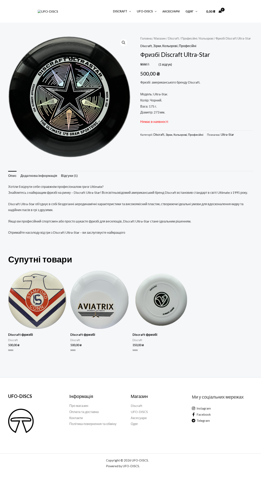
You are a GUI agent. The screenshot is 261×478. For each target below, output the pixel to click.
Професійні (189, 38)
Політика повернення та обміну (92, 424)
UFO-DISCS (145, 11)
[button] (123, 42)
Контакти (76, 418)
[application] (129, 11)
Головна (146, 38)
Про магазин (78, 406)
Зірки (157, 46)
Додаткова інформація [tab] (38, 175)
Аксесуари (171, 11)
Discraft (120, 11)
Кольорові (206, 38)
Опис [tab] (12, 175)
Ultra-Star (227, 134)
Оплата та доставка (84, 412)
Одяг (190, 11)
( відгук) (165, 64)
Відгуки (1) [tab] (69, 175)
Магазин (160, 38)
